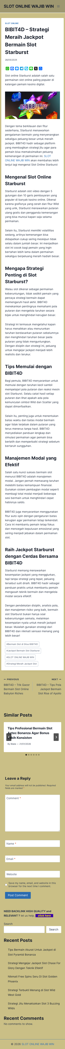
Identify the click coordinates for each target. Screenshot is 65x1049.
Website (11, 874)
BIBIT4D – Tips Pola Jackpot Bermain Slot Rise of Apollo (49, 686)
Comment (13, 798)
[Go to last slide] (8, 737)
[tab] (26, 755)
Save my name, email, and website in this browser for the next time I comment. (32, 885)
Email (10, 859)
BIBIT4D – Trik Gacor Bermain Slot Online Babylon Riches (17, 686)
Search (8, 923)
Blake (13, 744)
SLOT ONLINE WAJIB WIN (20, 657)
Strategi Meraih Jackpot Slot (21, 663)
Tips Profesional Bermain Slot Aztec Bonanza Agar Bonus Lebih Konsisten (30, 733)
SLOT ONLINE (12, 23)
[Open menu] (58, 6)
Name (11, 843)
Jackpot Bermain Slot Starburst (23, 650)
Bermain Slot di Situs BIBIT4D (22, 644)
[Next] (56, 737)
